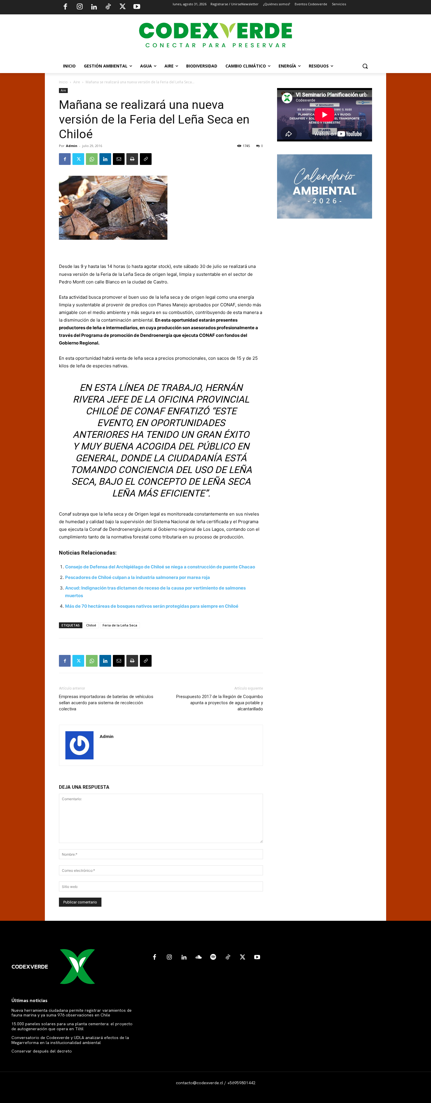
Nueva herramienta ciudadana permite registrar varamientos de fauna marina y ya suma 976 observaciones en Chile (71, 1013)
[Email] (119, 159)
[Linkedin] (93, 7)
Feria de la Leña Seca (120, 625)
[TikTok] (108, 7)
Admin (71, 145)
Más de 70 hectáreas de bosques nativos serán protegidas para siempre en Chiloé (151, 606)
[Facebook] (65, 7)
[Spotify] (213, 957)
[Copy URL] (146, 159)
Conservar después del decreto (41, 1051)
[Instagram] (79, 7)
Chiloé (91, 625)
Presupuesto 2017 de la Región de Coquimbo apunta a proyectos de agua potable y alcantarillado (219, 703)
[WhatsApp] (92, 159)
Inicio (63, 82)
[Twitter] (122, 7)
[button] (365, 66)
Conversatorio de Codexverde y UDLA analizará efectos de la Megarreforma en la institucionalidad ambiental (70, 1040)
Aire (76, 82)
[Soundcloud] (198, 957)
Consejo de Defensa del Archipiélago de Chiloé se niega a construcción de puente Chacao (160, 567)
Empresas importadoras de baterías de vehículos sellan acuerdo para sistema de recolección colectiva (106, 703)
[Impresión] (132, 159)
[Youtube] (136, 7)
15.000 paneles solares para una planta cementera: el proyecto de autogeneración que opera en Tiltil (72, 1026)
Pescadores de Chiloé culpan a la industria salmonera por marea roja (137, 577)
